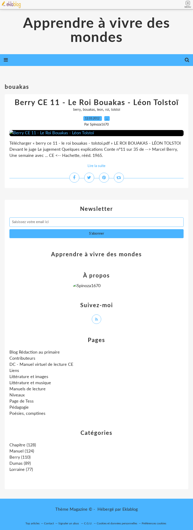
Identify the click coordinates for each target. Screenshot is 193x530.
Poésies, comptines (27, 414)
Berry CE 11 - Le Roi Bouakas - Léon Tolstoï (97, 102)
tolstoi (115, 109)
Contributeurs (22, 358)
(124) (21, 451)
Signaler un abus (69, 523)
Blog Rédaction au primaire (34, 352)
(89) (20, 463)
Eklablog (130, 509)
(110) (20, 457)
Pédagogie (19, 407)
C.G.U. (88, 523)
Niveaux (17, 395)
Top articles (32, 523)
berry (77, 109)
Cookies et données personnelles (117, 523)
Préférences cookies (154, 523)
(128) (22, 445)
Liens (14, 371)
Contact (49, 523)
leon (100, 109)
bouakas (89, 109)
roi (107, 109)
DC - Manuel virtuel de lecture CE (41, 365)
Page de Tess (21, 401)
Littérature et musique (30, 383)
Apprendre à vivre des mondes (96, 30)
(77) (21, 470)
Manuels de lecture (27, 389)
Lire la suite (96, 166)
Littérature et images (28, 377)
